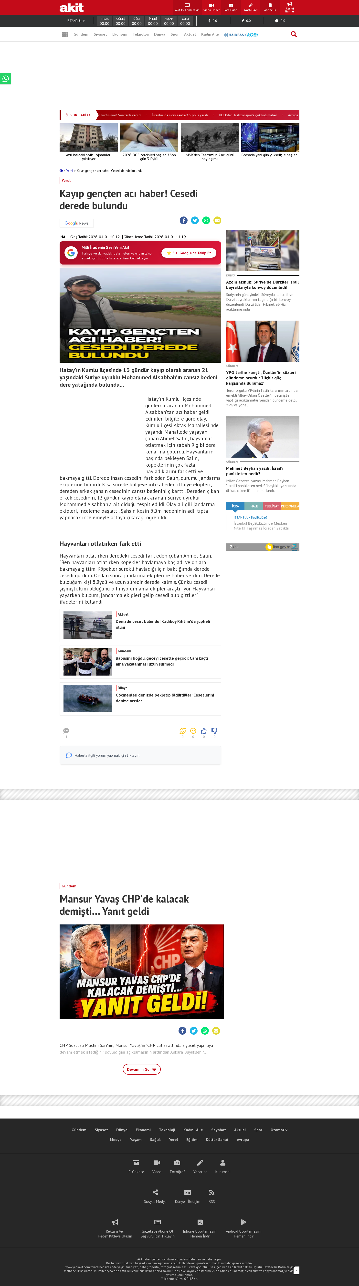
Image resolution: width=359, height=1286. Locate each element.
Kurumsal (223, 1171)
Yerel (70, 171)
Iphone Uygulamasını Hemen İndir (200, 1233)
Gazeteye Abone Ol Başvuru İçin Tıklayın (157, 1233)
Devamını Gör (139, 1069)
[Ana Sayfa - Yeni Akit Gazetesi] (72, 7)
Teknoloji (141, 34)
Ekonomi (119, 34)
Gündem (81, 34)
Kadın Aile (210, 34)
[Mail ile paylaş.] (217, 220)
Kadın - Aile (193, 1129)
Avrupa (243, 1139)
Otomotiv (279, 1129)
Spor (175, 34)
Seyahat (218, 1129)
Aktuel (190, 34)
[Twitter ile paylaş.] (195, 220)
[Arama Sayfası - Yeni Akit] (293, 34)
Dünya (159, 34)
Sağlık (155, 1139)
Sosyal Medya (155, 1201)
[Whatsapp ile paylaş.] (206, 220)
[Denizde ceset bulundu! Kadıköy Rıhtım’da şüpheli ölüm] (139, 637)
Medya (116, 1139)
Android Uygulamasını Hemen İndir (244, 1233)
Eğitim (192, 1139)
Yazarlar (200, 1171)
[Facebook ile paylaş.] (184, 220)
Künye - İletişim (187, 1201)
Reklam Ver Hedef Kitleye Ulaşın (115, 1233)
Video (156, 1171)
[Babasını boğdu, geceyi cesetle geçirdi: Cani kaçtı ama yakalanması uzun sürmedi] (139, 674)
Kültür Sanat (217, 1139)
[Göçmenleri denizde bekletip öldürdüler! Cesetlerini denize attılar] (139, 710)
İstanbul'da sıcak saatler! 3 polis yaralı (168, 115)
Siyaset (100, 34)
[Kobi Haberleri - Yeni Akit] (242, 34)
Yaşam (136, 1139)
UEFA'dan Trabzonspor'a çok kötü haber (236, 115)
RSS (212, 1201)
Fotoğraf (177, 1171)
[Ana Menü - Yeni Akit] (65, 34)
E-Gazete (136, 1171)
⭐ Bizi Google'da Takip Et (189, 253)
